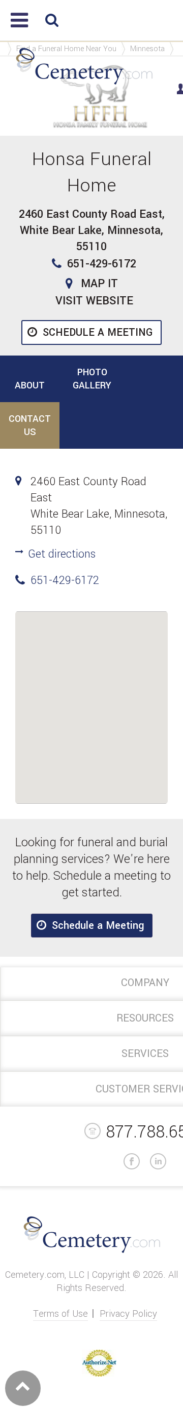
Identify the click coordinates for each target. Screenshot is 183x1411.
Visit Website (94, 301)
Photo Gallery (92, 379)
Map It (99, 284)
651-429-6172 (101, 264)
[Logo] (84, 84)
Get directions (62, 554)
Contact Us (30, 425)
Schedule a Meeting (98, 332)
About (30, 385)
